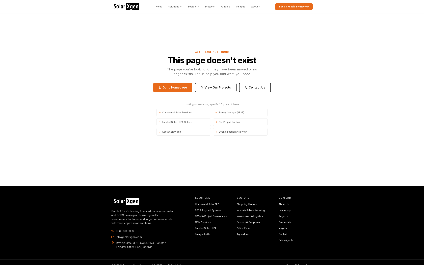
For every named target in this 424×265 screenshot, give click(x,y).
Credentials (285, 222)
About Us (284, 204)
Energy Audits (202, 234)
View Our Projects (218, 87)
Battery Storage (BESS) (231, 112)
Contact (283, 234)
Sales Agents (286, 240)
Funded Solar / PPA (205, 228)
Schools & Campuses (248, 222)
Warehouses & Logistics (250, 216)
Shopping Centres (247, 204)
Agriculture (243, 234)
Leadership (285, 210)
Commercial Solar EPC (207, 204)
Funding (225, 6)
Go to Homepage (174, 87)
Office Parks (243, 228)
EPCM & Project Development (211, 216)
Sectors (192, 6)
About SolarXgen (171, 131)
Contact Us (257, 87)
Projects (210, 6)
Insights (240, 6)
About (254, 6)
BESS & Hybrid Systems (208, 210)
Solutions (173, 6)
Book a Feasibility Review (294, 6)
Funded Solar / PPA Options (177, 122)
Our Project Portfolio (230, 122)
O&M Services (203, 222)
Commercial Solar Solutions (177, 112)
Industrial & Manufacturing (251, 210)
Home (159, 6)
